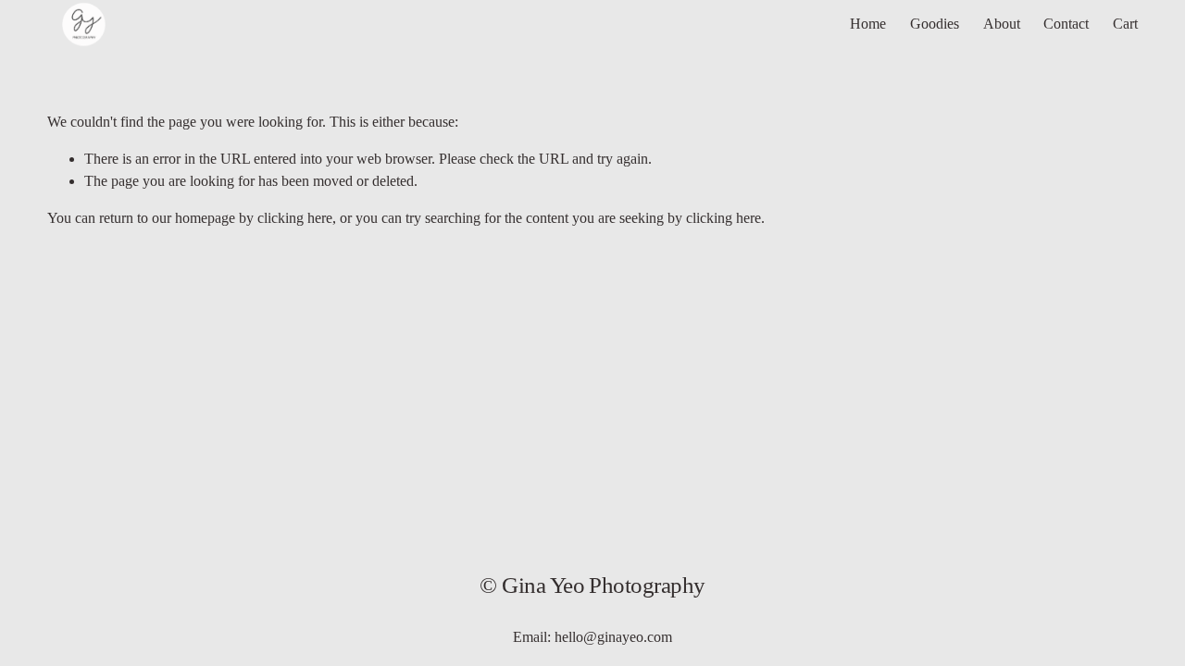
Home (868, 23)
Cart (1125, 23)
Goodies (934, 23)
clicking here (294, 218)
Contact (1066, 23)
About (1001, 23)
